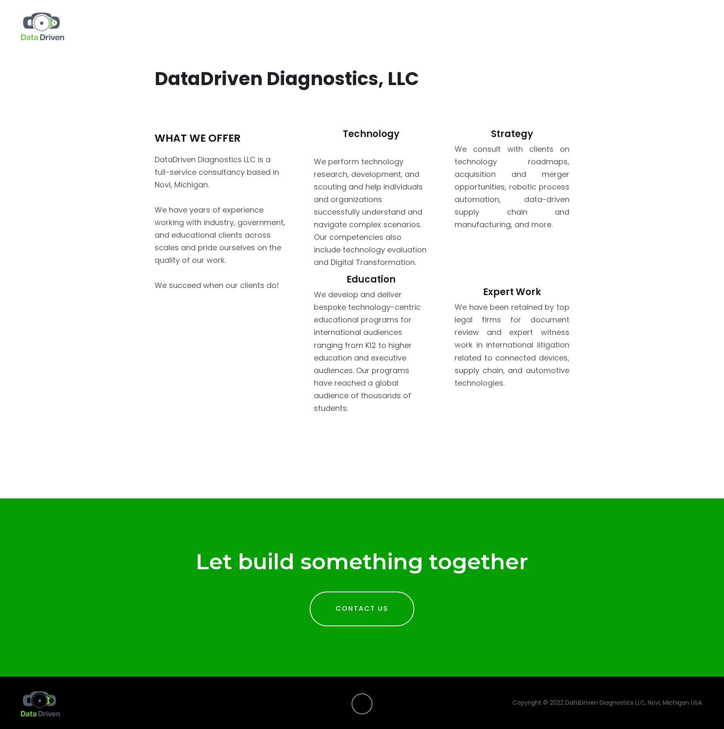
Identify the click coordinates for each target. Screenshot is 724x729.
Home (651, 26)
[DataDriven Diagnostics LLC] (42, 26)
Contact (688, 26)
